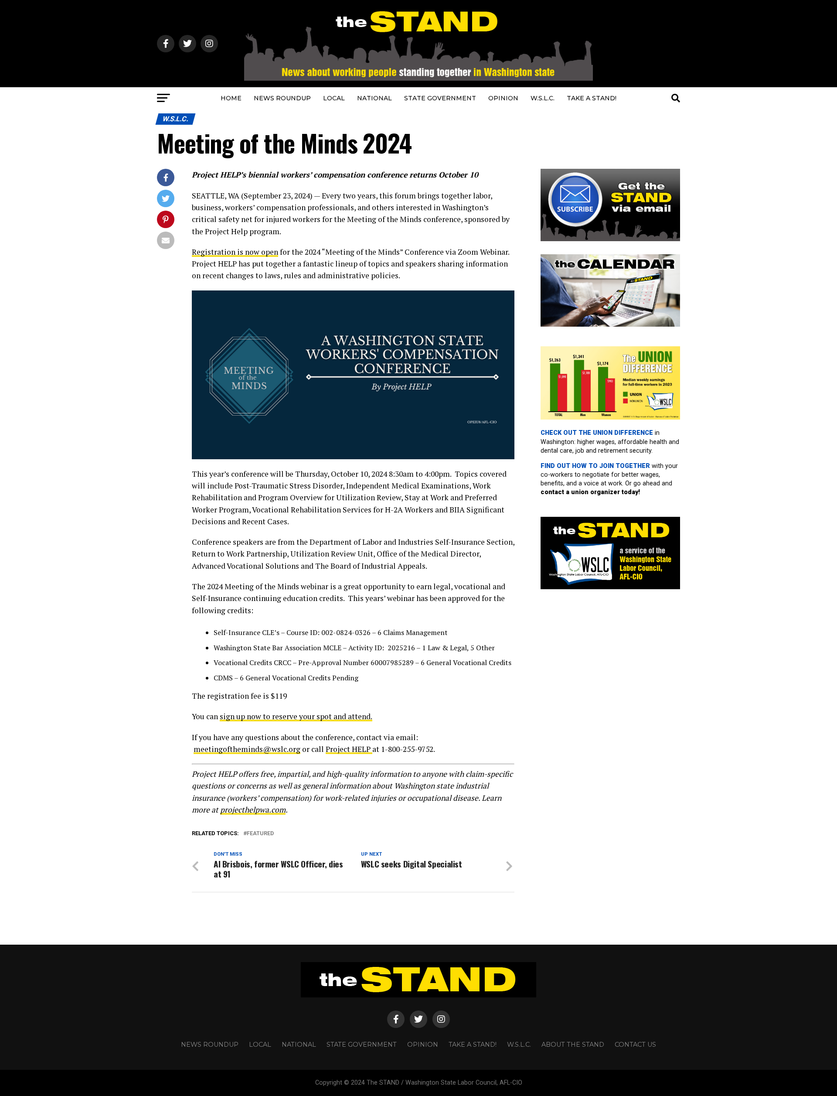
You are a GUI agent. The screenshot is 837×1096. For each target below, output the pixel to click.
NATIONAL (374, 98)
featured (260, 834)
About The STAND (572, 1044)
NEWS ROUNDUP (282, 98)
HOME (231, 98)
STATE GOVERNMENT (440, 98)
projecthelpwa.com (253, 810)
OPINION (503, 98)
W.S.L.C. (543, 98)
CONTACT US (635, 1044)
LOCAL (334, 98)
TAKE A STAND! (591, 98)
